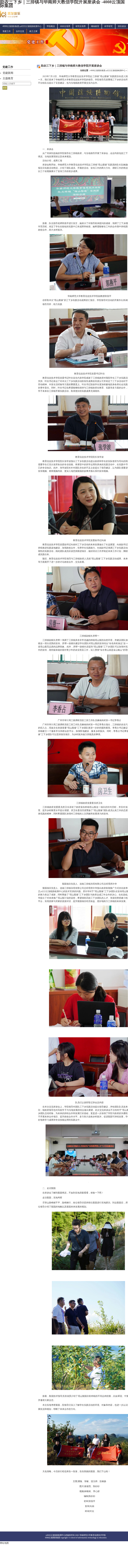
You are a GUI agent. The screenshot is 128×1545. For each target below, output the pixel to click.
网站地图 (4, 1543)
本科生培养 (65, 26)
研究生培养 (81, 26)
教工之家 (33, 31)
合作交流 (20, 31)
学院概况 (51, 26)
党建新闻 (8, 72)
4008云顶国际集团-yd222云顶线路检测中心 (21, 26)
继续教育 (95, 26)
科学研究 (108, 26)
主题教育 (8, 78)
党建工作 (6, 31)
